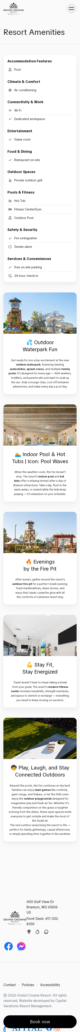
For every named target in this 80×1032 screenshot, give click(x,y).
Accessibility (50, 985)
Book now (40, 1022)
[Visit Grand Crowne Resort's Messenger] (21, 946)
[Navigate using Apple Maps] (37, 932)
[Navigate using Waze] (46, 932)
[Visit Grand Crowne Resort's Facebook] (8, 946)
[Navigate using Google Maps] (29, 932)
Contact (9, 985)
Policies (28, 985)
